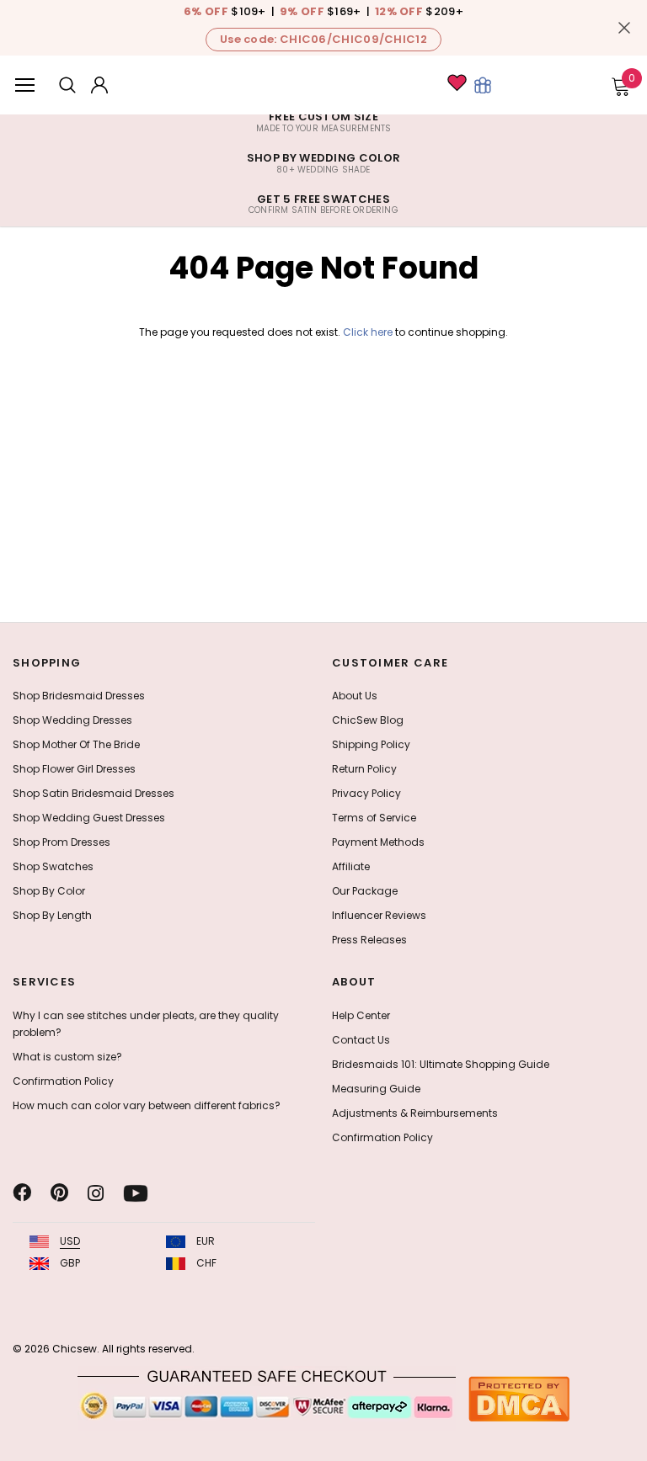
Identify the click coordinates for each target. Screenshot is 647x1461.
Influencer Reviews (379, 915)
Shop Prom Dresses (61, 842)
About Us (354, 695)
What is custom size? (67, 1056)
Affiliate (351, 866)
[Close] (624, 28)
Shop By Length (52, 915)
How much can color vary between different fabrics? (147, 1105)
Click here (369, 332)
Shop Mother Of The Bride (76, 744)
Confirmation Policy (63, 1081)
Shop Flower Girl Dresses (74, 769)
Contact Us (361, 1040)
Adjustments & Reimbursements (415, 1113)
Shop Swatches (53, 866)
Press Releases (369, 939)
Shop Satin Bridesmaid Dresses (93, 793)
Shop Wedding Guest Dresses (89, 817)
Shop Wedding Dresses (72, 720)
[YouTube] (135, 1193)
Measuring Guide (376, 1088)
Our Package (365, 891)
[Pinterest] (59, 1193)
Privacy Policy (366, 793)
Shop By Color (49, 891)
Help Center (361, 1015)
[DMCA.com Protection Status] (518, 1398)
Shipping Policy (371, 744)
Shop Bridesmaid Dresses (79, 695)
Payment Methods (378, 842)
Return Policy (364, 769)
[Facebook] (22, 1193)
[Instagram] (96, 1193)
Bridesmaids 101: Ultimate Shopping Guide (440, 1064)
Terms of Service (374, 817)
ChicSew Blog (368, 720)
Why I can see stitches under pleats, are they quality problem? (146, 1023)
